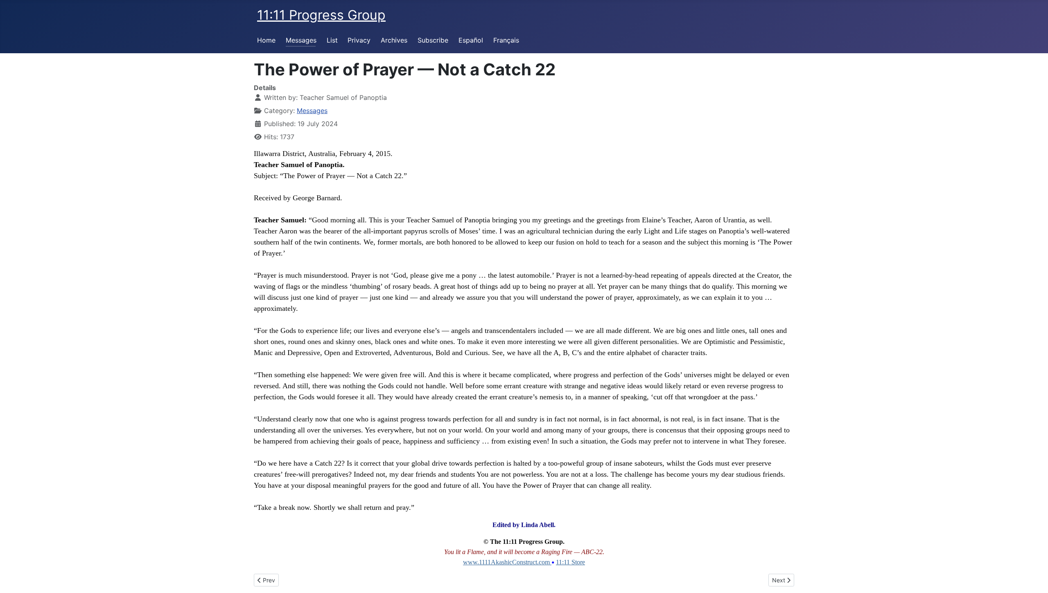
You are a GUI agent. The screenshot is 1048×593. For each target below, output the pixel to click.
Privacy (359, 40)
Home (266, 40)
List (332, 40)
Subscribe (433, 40)
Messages (301, 40)
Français (506, 40)
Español (470, 40)
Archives (394, 40)
